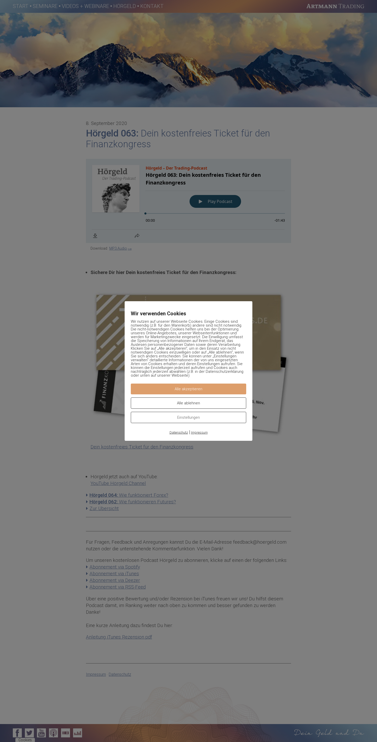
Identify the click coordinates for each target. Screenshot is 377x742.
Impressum (199, 432)
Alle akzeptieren (188, 389)
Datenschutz (179, 432)
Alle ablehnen (188, 403)
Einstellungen (188, 417)
